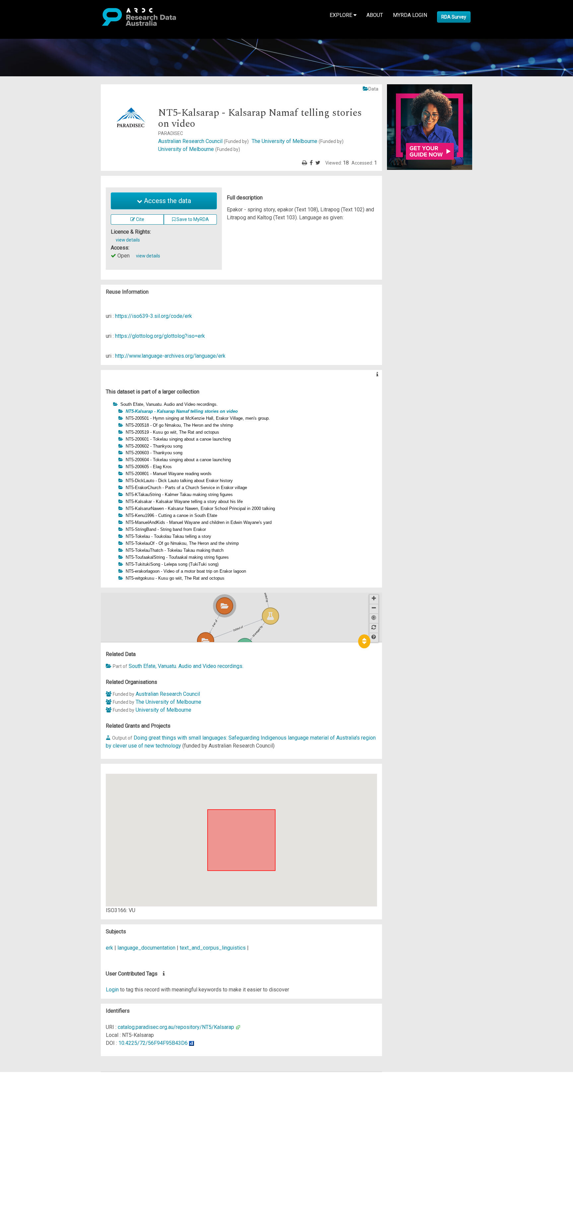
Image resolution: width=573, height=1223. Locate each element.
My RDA (30, 1084)
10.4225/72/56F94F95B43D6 (153, 1043)
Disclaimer (33, 1100)
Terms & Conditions (43, 1135)
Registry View (37, 1123)
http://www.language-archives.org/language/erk (170, 356)
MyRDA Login (410, 15)
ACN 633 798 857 (20, 1163)
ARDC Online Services (46, 1116)
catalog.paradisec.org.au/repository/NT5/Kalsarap (176, 1027)
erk (109, 948)
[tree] (241, 491)
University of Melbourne (199, 149)
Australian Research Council (203, 141)
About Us (31, 1076)
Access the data (166, 201)
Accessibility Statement (48, 1151)
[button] (109, 403)
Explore (341, 15)
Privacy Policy (37, 1143)
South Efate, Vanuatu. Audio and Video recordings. (186, 666)
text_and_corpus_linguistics (213, 948)
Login (112, 989)
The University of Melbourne (298, 141)
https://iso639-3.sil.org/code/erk (153, 316)
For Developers (39, 1108)
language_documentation (146, 948)
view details (128, 240)
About (374, 15)
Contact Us (33, 1092)
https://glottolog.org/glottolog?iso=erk (160, 336)
